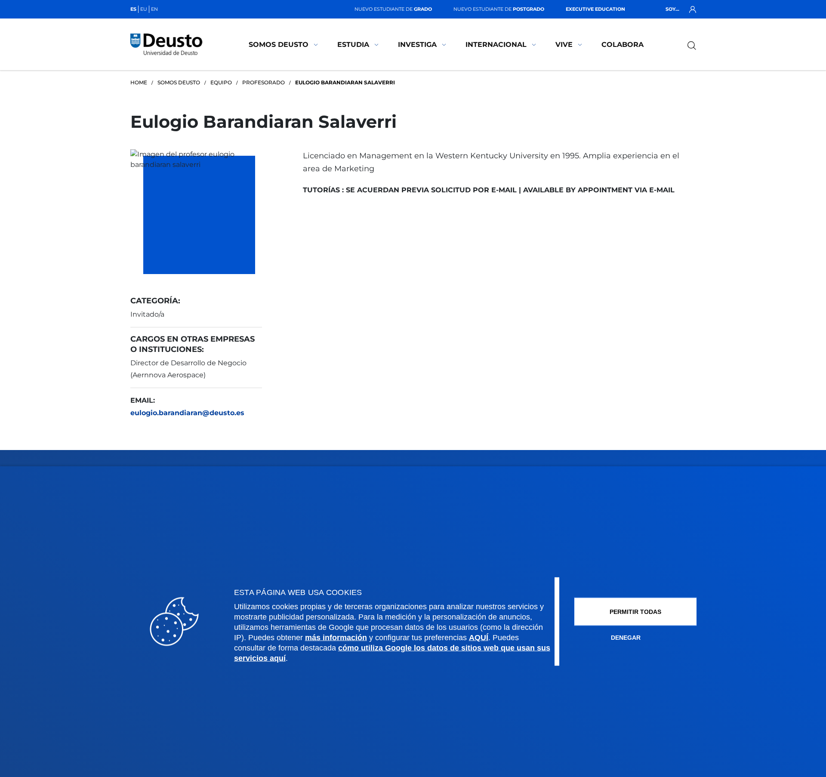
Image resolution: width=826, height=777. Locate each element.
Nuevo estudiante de (393, 9)
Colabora (622, 44)
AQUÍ (478, 637)
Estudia (353, 44)
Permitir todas (635, 611)
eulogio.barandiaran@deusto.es (187, 413)
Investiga (417, 44)
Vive (564, 44)
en (154, 9)
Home (138, 82)
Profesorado (263, 82)
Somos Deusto (278, 44)
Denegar (626, 637)
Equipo (221, 82)
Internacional (496, 44)
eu (143, 9)
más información (336, 637)
